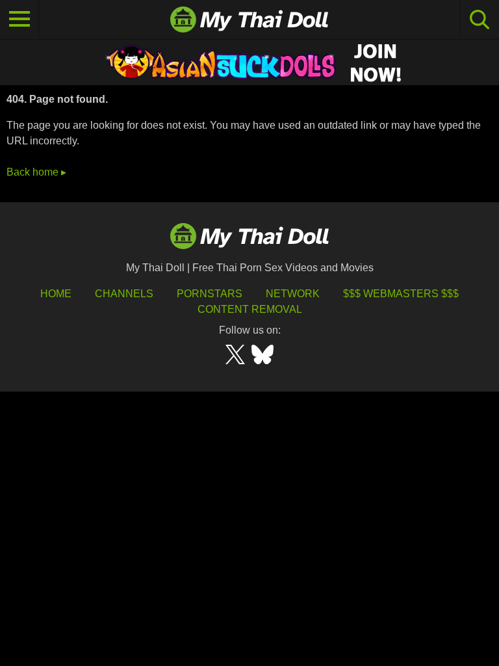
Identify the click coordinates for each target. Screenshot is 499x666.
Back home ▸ (36, 172)
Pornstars (209, 293)
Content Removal (250, 309)
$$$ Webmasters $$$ (401, 293)
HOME (55, 293)
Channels (124, 293)
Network (293, 293)
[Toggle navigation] (19, 19)
